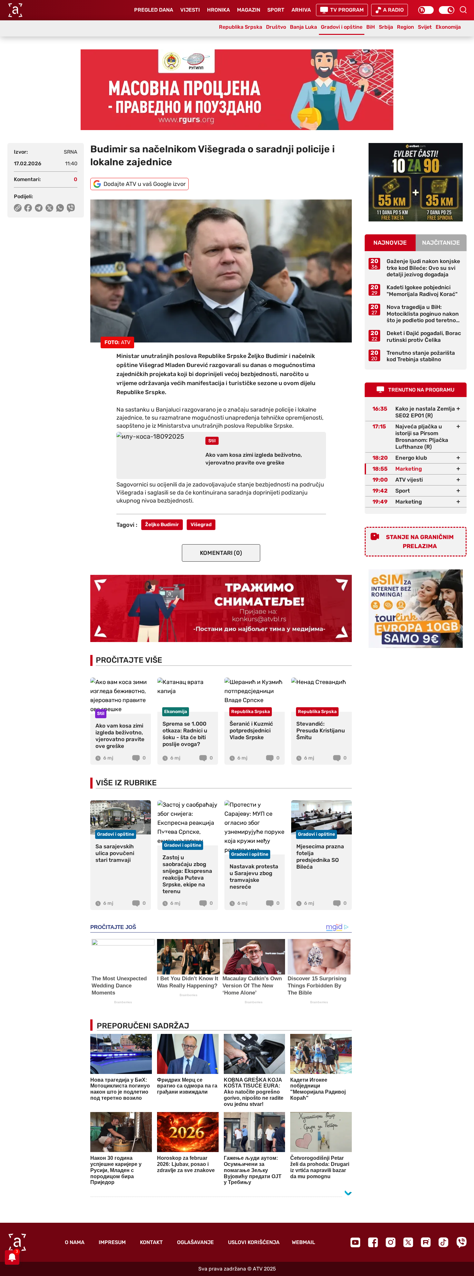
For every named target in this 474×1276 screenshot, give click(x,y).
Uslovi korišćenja (254, 1242)
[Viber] (461, 1242)
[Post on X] (49, 208)
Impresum (112, 1242)
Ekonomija (448, 27)
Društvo (276, 27)
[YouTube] (355, 1242)
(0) (221, 552)
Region (405, 27)
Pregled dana (153, 10)
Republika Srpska (240, 27)
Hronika (218, 10)
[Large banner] (237, 89)
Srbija (386, 27)
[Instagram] (391, 1242)
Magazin (248, 10)
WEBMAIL (303, 1242)
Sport (275, 10)
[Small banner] (416, 182)
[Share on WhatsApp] (60, 208)
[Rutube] (426, 1242)
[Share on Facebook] (28, 208)
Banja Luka (303, 27)
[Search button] (463, 9)
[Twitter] (408, 1242)
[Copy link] (18, 208)
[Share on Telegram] (39, 208)
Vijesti (190, 10)
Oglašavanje (195, 1242)
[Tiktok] (444, 1242)
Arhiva (301, 10)
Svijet (425, 27)
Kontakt (151, 1242)
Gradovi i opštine (341, 27)
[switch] (426, 10)
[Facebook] (373, 1242)
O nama (74, 1242)
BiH (370, 27)
